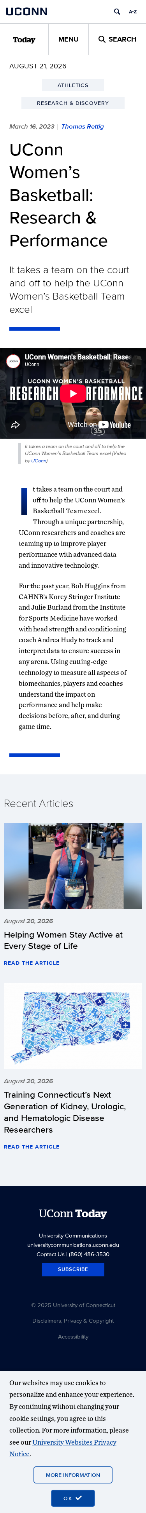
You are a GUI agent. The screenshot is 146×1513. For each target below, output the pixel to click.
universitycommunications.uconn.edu (73, 1245)
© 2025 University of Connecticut (73, 1305)
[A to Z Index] (133, 11)
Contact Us (51, 1254)
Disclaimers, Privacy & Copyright (73, 1320)
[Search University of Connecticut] (117, 11)
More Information (73, 1475)
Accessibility (73, 1336)
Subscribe (73, 1269)
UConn (38, 460)
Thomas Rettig (82, 126)
